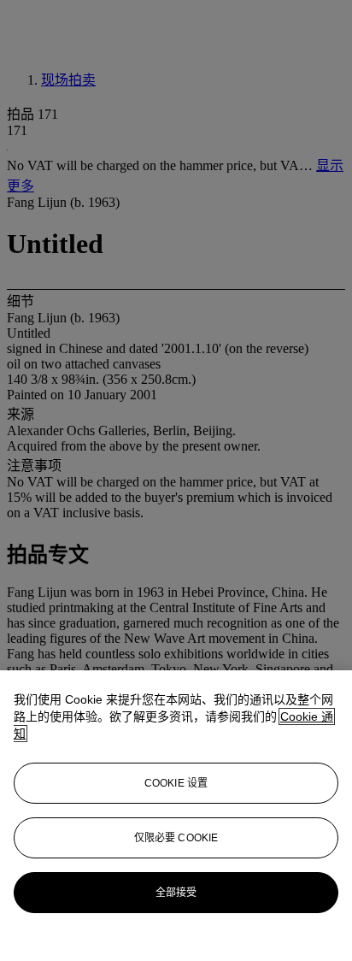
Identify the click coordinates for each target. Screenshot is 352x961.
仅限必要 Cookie (176, 838)
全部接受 (176, 893)
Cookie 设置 (176, 783)
